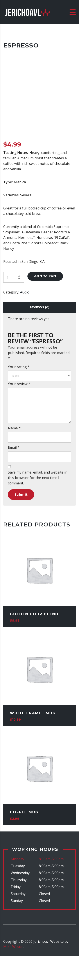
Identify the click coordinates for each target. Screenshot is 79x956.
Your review (19, 383)
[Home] (27, 11)
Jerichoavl (41, 941)
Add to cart (45, 276)
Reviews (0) (39, 307)
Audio (24, 292)
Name (14, 428)
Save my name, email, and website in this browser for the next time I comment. (37, 478)
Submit (21, 494)
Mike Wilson (13, 946)
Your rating (19, 366)
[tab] (39, 307)
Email (14, 447)
